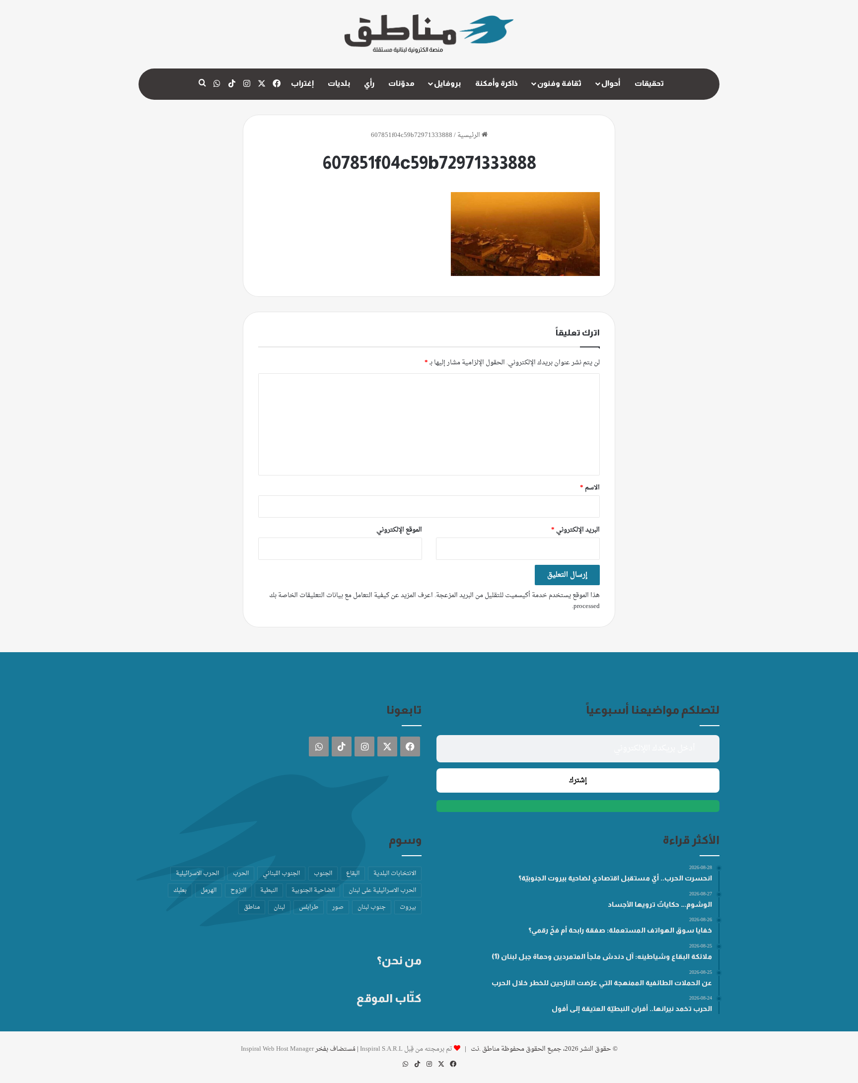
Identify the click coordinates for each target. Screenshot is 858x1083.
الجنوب (323, 873)
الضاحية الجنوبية (313, 890)
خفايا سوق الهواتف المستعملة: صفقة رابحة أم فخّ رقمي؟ (620, 930)
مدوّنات (401, 83)
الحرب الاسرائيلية (197, 873)
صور (338, 907)
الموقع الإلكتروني (399, 530)
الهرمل (208, 890)
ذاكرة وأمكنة (496, 83)
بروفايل (447, 83)
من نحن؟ (399, 960)
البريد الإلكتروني (575, 530)
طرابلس (308, 907)
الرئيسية (469, 135)
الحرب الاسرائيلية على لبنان (382, 890)
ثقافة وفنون (559, 83)
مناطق (252, 907)
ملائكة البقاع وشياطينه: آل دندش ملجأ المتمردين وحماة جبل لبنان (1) (602, 956)
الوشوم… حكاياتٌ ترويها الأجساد (660, 904)
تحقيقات (649, 83)
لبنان (279, 907)
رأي (369, 83)
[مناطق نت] (429, 34)
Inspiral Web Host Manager (277, 1049)
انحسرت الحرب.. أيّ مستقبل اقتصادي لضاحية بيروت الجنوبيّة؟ (615, 878)
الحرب (241, 873)
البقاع (352, 873)
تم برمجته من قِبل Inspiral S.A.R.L (406, 1049)
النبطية (269, 890)
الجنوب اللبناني (281, 873)
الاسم (590, 487)
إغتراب (302, 83)
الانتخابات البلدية (394, 873)
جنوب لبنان (372, 907)
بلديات (339, 83)
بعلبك (180, 890)
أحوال (610, 83)
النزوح (238, 890)
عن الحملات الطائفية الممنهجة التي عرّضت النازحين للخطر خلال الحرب (602, 983)
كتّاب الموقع (389, 998)
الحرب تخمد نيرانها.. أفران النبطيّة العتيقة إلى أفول (632, 1009)
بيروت (408, 907)
